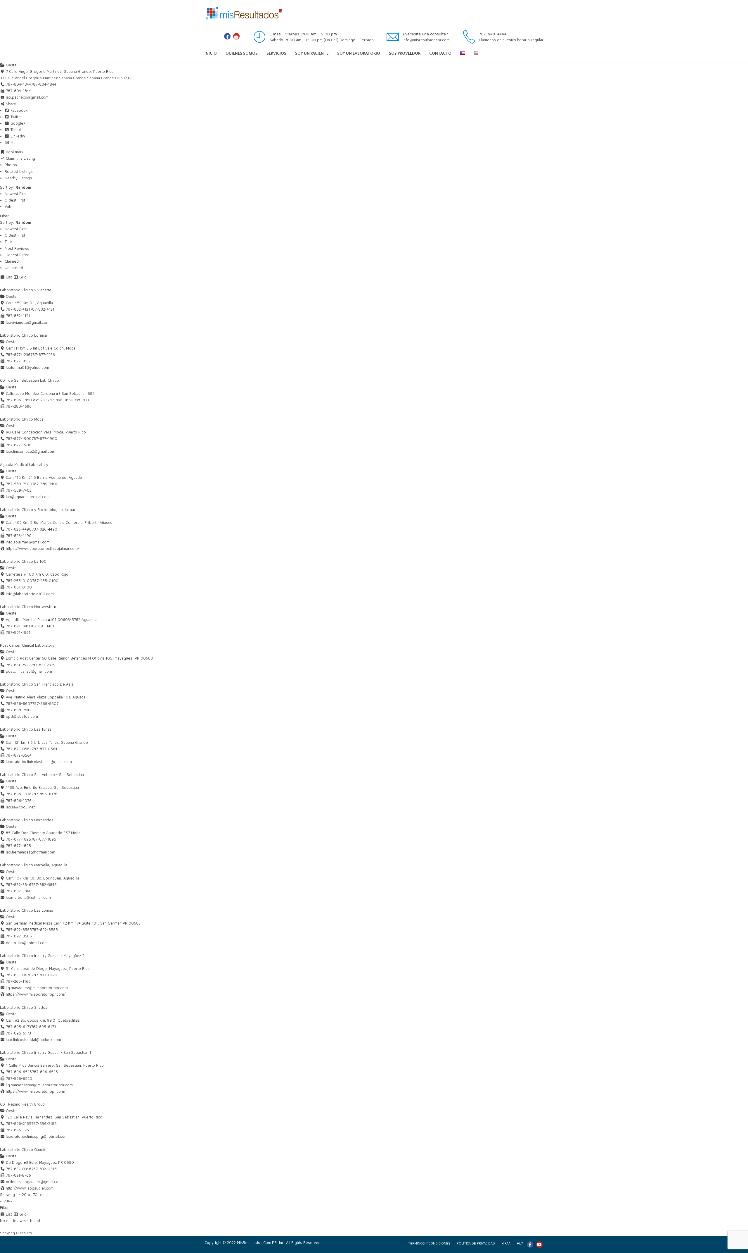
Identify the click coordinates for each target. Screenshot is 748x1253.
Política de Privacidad (476, 1243)
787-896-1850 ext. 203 (68, 399)
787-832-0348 (44, 1168)
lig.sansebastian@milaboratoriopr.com (39, 1084)
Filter (4, 216)
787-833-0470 (44, 975)
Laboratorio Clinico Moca (22, 419)
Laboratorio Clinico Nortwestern (28, 606)
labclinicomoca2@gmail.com (30, 451)
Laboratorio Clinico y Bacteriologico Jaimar (37, 509)
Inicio (211, 53)
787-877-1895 (43, 839)
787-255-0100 (45, 580)
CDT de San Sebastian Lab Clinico (29, 380)
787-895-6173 (43, 1026)
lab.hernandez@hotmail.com (30, 852)
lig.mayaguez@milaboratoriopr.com (37, 987)
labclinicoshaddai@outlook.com (33, 1039)
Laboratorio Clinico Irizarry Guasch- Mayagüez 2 (42, 955)
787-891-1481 (42, 626)
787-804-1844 (43, 84)
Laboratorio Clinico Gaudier (24, 1149)
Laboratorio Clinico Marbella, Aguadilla (33, 865)
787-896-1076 (44, 793)
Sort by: (15, 187)
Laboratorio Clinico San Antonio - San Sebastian (42, 774)
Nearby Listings (18, 177)
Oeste (11, 65)
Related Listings (19, 171)
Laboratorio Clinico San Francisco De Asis (36, 684)
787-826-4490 (44, 529)
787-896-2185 (44, 1123)
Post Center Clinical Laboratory (27, 645)
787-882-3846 (44, 884)
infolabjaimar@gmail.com (28, 542)
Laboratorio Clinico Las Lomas (26, 910)
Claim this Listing (20, 158)
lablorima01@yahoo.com (27, 367)
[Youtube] (236, 36)
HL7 (520, 1243)
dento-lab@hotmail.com (27, 942)
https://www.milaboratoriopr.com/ (35, 994)
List (8, 277)
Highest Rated (17, 254)
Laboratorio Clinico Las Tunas (25, 729)
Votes (10, 206)
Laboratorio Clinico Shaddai (24, 1007)
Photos (11, 164)
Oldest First (15, 200)
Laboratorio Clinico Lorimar (24, 335)
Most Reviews (17, 248)
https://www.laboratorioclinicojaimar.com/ (42, 548)
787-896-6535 (45, 1071)
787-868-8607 (45, 703)
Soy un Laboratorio (358, 53)
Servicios (276, 53)
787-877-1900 (44, 438)
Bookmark (14, 151)
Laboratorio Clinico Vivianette (25, 290)
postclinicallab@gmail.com (29, 671)
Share (10, 103)
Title (8, 241)
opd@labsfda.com (22, 716)
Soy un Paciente (311, 53)
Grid (22, 277)
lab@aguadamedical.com (28, 496)
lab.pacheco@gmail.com (27, 97)
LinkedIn (17, 136)
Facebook (18, 110)
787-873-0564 (44, 748)
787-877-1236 (42, 354)
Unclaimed (14, 267)
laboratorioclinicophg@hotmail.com (36, 1136)
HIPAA (505, 1243)
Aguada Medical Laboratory (24, 464)
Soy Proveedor (404, 53)
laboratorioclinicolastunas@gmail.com (39, 761)
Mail (13, 142)
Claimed (12, 261)
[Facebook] (227, 36)
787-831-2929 (43, 664)
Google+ (17, 123)
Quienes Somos (242, 53)
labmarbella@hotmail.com (28, 897)
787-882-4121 (42, 309)
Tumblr (15, 129)
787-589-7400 (45, 483)
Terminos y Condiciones (429, 1243)
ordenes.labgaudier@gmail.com (34, 1181)
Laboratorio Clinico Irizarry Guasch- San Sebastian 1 (45, 1052)
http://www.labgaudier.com (29, 1188)
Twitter (15, 116)
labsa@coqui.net (20, 807)
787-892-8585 (45, 929)
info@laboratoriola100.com (30, 593)
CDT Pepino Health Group (22, 1104)
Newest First (16, 193)
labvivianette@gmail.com (27, 322)
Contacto (440, 53)
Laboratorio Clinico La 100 (23, 561)
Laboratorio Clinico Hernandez (26, 819)
